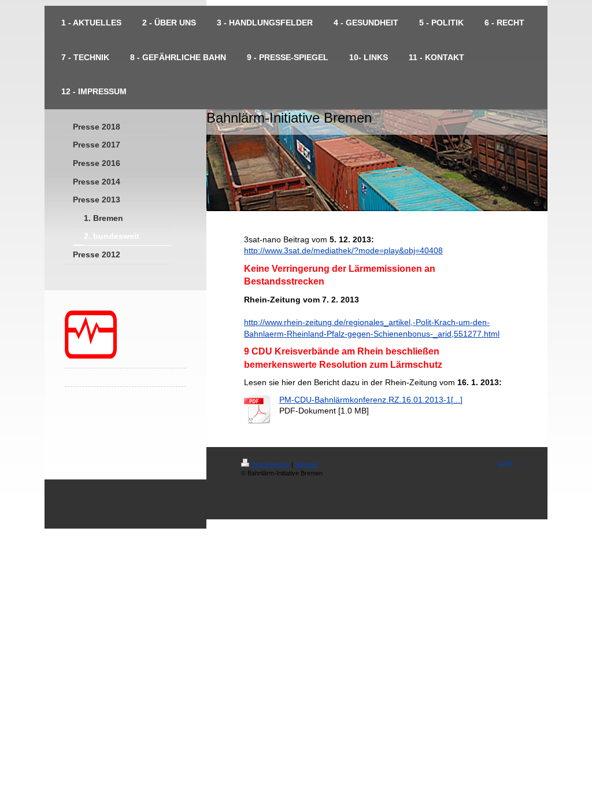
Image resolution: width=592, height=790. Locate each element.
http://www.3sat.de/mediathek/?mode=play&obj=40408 (343, 250)
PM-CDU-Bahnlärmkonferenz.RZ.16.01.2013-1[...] (370, 399)
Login (505, 462)
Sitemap (306, 464)
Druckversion (270, 464)
